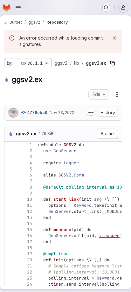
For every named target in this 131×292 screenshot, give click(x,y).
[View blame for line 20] (10, 260)
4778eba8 (36, 112)
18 (29, 248)
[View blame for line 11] (10, 205)
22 (29, 272)
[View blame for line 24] (10, 284)
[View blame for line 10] (10, 199)
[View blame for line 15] (10, 230)
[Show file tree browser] (9, 63)
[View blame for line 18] (10, 248)
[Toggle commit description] (91, 113)
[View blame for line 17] (10, 242)
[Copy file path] (112, 63)
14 (29, 223)
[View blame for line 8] (10, 187)
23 (29, 278)
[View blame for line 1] (10, 145)
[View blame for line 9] (10, 193)
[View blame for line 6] (10, 175)
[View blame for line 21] (10, 266)
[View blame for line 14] (10, 224)
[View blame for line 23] (10, 278)
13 (29, 217)
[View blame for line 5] (10, 169)
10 (29, 199)
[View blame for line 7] (10, 181)
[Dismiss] (114, 38)
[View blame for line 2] (10, 151)
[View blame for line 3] (10, 157)
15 (29, 229)
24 (29, 284)
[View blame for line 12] (10, 211)
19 (29, 254)
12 (29, 211)
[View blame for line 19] (10, 254)
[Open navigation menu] (18, 8)
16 (29, 235)
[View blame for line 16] (10, 236)
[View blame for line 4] (10, 163)
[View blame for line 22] (10, 272)
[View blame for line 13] (10, 217)
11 (29, 205)
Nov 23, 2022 (62, 112)
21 (29, 266)
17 (29, 241)
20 (29, 260)
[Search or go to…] (106, 7)
